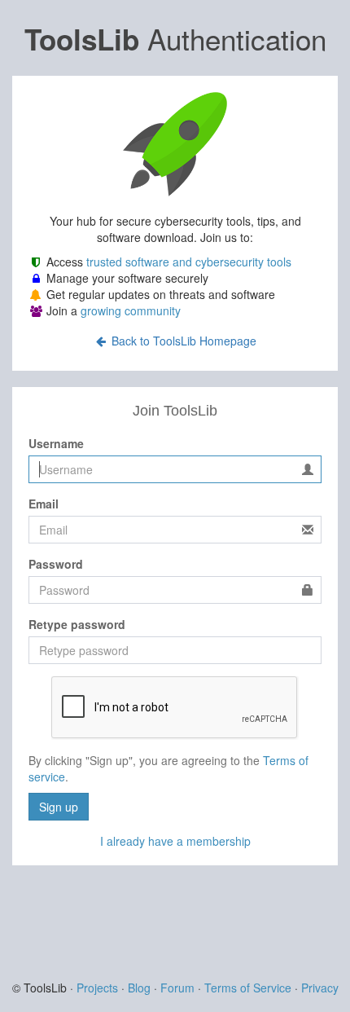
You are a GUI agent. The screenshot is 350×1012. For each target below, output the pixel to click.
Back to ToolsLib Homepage (182, 340)
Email (43, 503)
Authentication (175, 38)
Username (56, 443)
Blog (139, 987)
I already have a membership (175, 841)
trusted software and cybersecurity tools (188, 261)
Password (55, 564)
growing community (131, 310)
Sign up (58, 807)
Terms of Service (247, 987)
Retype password (76, 624)
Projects (97, 987)
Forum (177, 987)
